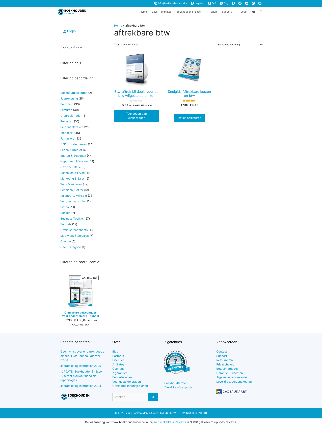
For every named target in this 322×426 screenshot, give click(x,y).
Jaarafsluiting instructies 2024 (80, 386)
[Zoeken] (153, 397)
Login (244, 11)
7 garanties (119, 373)
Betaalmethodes (227, 368)
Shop (214, 11)
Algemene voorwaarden (232, 377)
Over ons (118, 368)
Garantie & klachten (229, 373)
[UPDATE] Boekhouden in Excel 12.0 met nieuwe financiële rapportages (81, 376)
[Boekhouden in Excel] (72, 12)
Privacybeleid (225, 364)
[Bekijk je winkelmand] (253, 12)
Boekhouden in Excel (188, 11)
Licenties (118, 360)
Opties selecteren (189, 118)
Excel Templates (161, 11)
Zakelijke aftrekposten (179, 387)
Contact (221, 351)
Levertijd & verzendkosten (234, 381)
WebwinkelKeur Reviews (169, 422)
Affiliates (118, 364)
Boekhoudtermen (175, 383)
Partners (118, 356)
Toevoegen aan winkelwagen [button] (136, 116)
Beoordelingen (122, 377)
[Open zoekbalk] (261, 12)
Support (221, 356)
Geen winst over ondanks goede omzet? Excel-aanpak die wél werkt (82, 356)
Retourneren (224, 360)
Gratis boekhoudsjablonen (130, 386)
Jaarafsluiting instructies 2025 (80, 365)
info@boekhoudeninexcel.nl (172, 3)
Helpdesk (199, 3)
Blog (225, 3)
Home (143, 11)
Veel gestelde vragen (126, 381)
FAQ (213, 3)
